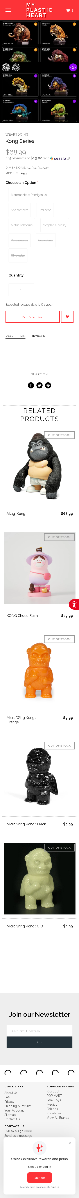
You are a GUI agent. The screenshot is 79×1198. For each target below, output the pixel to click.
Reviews (38, 335)
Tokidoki (53, 1109)
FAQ (7, 1097)
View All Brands (58, 1117)
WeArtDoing (17, 134)
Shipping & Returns (18, 1106)
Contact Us (12, 1119)
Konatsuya (54, 1113)
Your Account (14, 1110)
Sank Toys (54, 1100)
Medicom (53, 1104)
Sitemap (10, 1115)
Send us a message (18, 1135)
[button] (39, 158)
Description (15, 335)
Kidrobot (53, 1091)
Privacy (9, 1101)
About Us (11, 1093)
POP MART (54, 1095)
